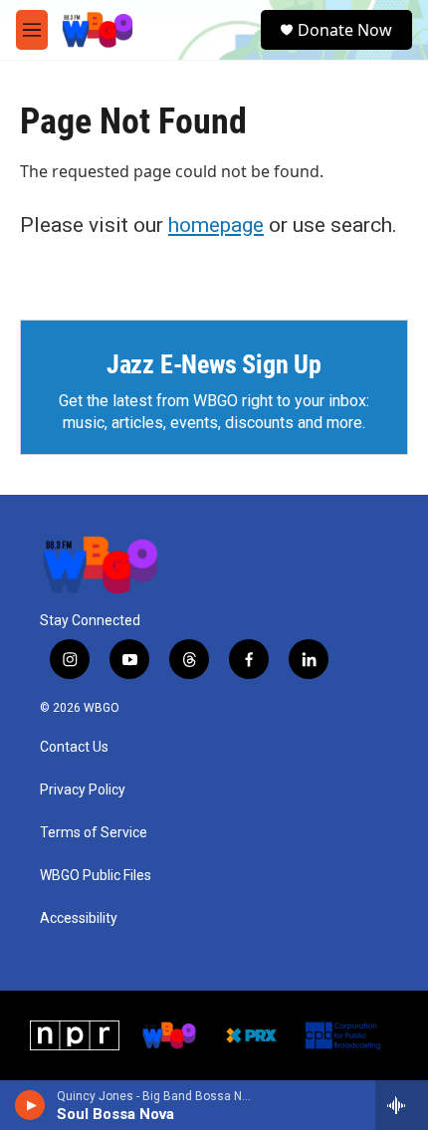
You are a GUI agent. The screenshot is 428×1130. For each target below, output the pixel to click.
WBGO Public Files (95, 875)
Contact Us (74, 747)
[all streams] (401, 1105)
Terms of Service (93, 832)
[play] (30, 1105)
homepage (216, 225)
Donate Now (345, 30)
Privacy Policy (82, 790)
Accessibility (78, 918)
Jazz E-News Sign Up (214, 364)
